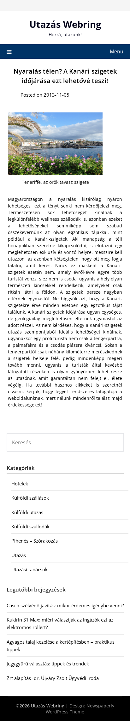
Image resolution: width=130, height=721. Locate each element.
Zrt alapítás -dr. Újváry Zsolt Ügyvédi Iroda (53, 678)
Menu (116, 51)
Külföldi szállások (30, 498)
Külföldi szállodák (30, 526)
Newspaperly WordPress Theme (80, 709)
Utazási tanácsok (29, 569)
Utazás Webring (65, 24)
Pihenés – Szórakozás (34, 541)
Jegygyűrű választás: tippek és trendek (48, 663)
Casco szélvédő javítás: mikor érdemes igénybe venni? (65, 605)
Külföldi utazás (27, 512)
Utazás (18, 555)
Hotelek (19, 483)
